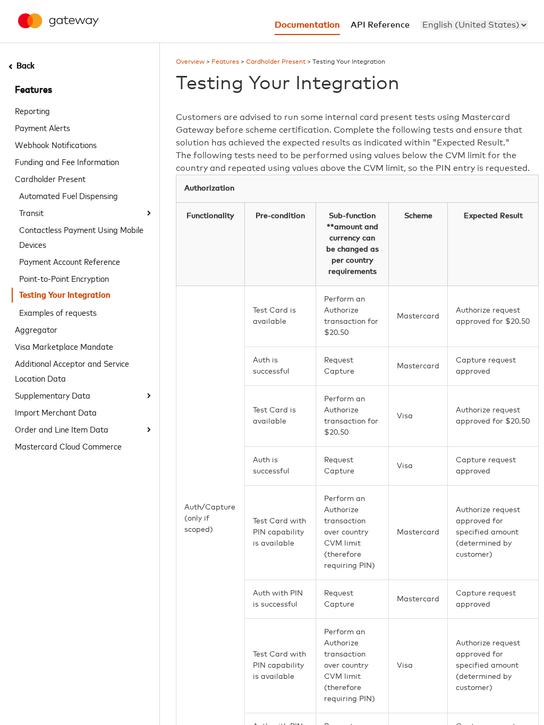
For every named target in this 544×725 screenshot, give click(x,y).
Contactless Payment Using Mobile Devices (81, 236)
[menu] (474, 25)
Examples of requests (58, 312)
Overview (190, 62)
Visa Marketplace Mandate (64, 346)
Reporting (32, 110)
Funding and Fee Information (67, 161)
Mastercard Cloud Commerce (68, 446)
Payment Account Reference (69, 261)
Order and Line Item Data (61, 429)
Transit (31, 212)
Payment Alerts (42, 127)
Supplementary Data (52, 395)
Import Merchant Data (56, 412)
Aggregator (36, 329)
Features (33, 90)
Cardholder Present (50, 178)
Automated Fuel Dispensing (68, 195)
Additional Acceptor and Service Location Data (72, 370)
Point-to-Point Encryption (64, 278)
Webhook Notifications (56, 144)
